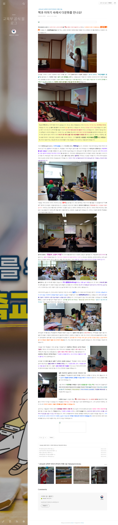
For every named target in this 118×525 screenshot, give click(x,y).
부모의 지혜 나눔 (54, 445)
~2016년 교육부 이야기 (44, 445)
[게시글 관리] (45, 437)
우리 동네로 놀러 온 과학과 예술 (46, 448)
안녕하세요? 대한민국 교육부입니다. (50, 502)
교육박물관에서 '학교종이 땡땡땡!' (46, 454)
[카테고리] (4, 4)
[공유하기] (43, 437)
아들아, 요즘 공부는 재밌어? (45, 452)
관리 (24, 521)
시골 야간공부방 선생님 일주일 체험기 (47, 450)
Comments (42, 489)
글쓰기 (4, 521)
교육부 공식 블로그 (14, 21)
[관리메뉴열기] (115, 3)
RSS (17, 521)
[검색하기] (24, 4)
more (105, 464)
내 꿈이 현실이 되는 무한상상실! (46, 456)
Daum (72, 522)
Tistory (82, 522)
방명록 (10, 521)
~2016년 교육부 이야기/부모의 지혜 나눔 (50, 9)
